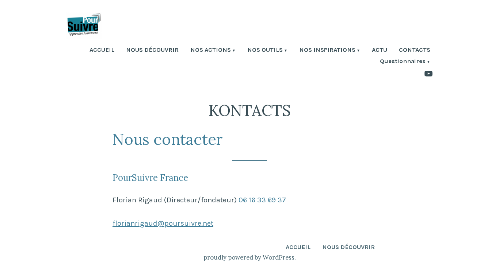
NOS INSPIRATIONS (327, 50)
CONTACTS (414, 50)
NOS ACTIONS (210, 50)
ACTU (379, 50)
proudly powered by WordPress (248, 257)
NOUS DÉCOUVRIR (152, 50)
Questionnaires (403, 62)
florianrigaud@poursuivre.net (163, 223)
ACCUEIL (101, 50)
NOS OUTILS (265, 50)
